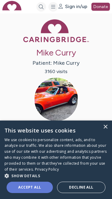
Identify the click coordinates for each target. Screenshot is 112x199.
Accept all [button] (29, 187)
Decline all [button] (81, 187)
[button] (56, 175)
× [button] (105, 127)
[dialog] (56, 160)
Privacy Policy (47, 169)
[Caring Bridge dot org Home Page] (56, 41)
